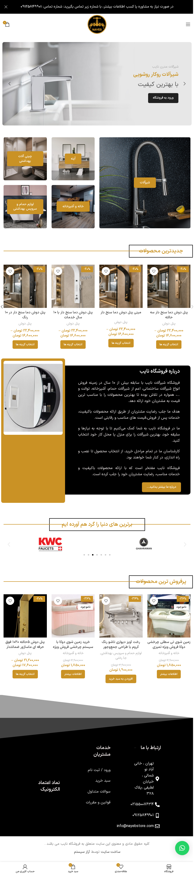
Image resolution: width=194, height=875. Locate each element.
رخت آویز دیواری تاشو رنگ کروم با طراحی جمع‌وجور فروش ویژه (119, 645)
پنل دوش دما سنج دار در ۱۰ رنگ (24, 314)
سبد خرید (99, 779)
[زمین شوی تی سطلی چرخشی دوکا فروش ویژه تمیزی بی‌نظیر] (166, 614)
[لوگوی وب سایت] (95, 24)
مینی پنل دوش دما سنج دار (118, 311)
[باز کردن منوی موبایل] (184, 24)
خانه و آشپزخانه (165, 651)
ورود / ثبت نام (95, 768)
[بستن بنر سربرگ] (6, 7)
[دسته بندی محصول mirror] (70, 158)
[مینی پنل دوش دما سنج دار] (119, 286)
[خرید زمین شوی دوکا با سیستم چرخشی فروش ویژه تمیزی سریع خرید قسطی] (72, 614)
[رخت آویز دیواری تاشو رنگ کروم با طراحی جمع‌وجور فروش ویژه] (119, 614)
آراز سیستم (80, 850)
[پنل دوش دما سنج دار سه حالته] (166, 286)
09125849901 (29, 6)
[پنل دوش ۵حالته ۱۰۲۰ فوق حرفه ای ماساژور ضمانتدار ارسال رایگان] (25, 614)
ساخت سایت (108, 850)
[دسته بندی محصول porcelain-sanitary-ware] (22, 158)
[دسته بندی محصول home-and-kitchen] (70, 206)
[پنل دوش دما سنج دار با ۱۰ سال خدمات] (72, 286)
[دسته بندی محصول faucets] (142, 182)
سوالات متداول (95, 790)
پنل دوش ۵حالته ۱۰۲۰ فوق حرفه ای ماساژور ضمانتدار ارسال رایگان (24, 645)
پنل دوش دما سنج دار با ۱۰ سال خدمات (72, 314)
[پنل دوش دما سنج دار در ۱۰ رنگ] (25, 286)
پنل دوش (165, 322)
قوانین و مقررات (94, 800)
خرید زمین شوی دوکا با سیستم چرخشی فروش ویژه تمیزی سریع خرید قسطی (72, 645)
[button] (181, 83)
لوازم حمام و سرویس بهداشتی (119, 651)
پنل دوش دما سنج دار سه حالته (166, 314)
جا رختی (118, 656)
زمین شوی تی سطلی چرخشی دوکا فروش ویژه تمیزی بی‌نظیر (166, 645)
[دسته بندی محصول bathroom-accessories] (22, 206)
